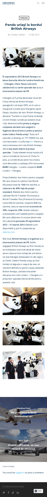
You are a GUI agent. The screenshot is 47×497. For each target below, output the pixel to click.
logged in (20, 472)
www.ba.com (9, 232)
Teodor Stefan (18, 34)
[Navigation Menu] (43, 3)
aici (31, 141)
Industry (24, 18)
